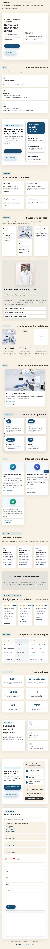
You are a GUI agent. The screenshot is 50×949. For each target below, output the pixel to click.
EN (47, 474)
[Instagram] (5, 858)
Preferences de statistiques (28, 944)
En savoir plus (11, 52)
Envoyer (12, 906)
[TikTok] (10, 858)
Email (7, 871)
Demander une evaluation (13, 151)
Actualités (26, 5)
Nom (7, 865)
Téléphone (8, 878)
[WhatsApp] (18, 858)
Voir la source (7, 622)
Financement (7, 8)
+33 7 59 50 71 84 (10, 838)
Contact (15, 8)
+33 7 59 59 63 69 (10, 852)
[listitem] (34, 771)
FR (46, 471)
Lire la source (8, 564)
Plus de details (11, 401)
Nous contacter (31, 492)
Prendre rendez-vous (37, 5)
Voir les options (11, 157)
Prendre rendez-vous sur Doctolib (13, 787)
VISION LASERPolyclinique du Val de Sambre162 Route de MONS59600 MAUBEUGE (12, 829)
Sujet (7, 884)
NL (46, 477)
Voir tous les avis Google (42, 599)
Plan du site (18, 944)
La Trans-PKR (7, 5)
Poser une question (12, 794)
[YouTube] (14, 858)
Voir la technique (10, 404)
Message (8, 890)
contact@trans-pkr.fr (10, 845)
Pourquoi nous (17, 5)
